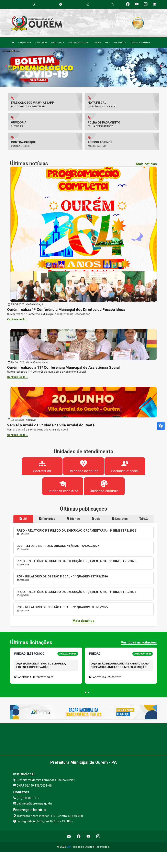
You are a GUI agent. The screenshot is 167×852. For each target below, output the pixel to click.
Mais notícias (146, 164)
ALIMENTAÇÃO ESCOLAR (78, 42)
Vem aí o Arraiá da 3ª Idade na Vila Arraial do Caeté (50, 425)
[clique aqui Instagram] (98, 836)
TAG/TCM (97, 42)
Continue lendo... (17, 319)
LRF (107, 42)
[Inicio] (13, 42)
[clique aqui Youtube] (88, 836)
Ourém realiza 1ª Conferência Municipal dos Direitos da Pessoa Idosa (66, 309)
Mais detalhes (83, 621)
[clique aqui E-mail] (69, 836)
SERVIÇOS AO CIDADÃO (139, 42)
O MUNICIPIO (40, 42)
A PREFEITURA (24, 42)
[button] (85, 692)
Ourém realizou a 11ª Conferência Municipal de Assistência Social (63, 367)
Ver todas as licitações (139, 642)
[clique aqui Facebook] (78, 836)
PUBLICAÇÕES (119, 42)
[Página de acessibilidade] (88, 4)
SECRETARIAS (57, 42)
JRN (69, 846)
